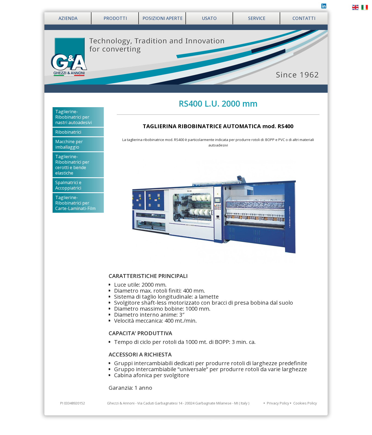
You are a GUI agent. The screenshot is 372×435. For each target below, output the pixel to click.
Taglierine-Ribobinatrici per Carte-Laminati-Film (75, 202)
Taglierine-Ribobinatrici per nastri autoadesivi (73, 117)
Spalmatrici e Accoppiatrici (68, 185)
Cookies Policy (305, 403)
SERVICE (256, 18)
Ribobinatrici (68, 132)
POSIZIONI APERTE (162, 18)
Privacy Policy (278, 403)
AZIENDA (68, 18)
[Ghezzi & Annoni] (186, 56)
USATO (209, 18)
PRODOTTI (115, 18)
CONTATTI (303, 18)
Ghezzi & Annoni (192, 429)
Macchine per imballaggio (69, 144)
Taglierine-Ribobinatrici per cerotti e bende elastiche (72, 165)
